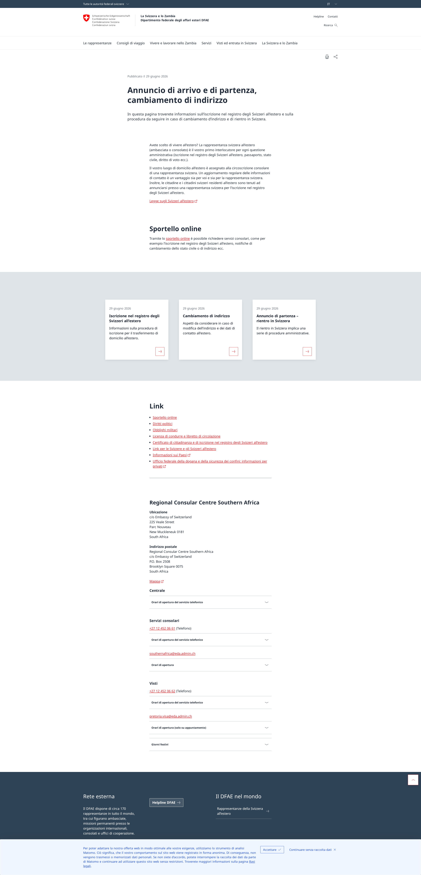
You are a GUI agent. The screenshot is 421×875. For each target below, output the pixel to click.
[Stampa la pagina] (327, 56)
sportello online (178, 238)
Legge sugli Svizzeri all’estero (171, 201)
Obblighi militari (165, 430)
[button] (97, 43)
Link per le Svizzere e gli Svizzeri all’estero (184, 448)
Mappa (154, 581)
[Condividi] (335, 56)
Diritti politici (162, 423)
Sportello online (165, 417)
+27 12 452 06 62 (162, 691)
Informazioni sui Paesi (170, 455)
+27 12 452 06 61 (162, 628)
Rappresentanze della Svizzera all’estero (240, 811)
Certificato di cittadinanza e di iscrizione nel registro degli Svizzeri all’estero (210, 442)
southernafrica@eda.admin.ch (172, 653)
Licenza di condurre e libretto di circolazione (186, 436)
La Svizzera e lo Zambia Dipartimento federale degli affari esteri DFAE (175, 18)
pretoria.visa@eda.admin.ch (170, 716)
